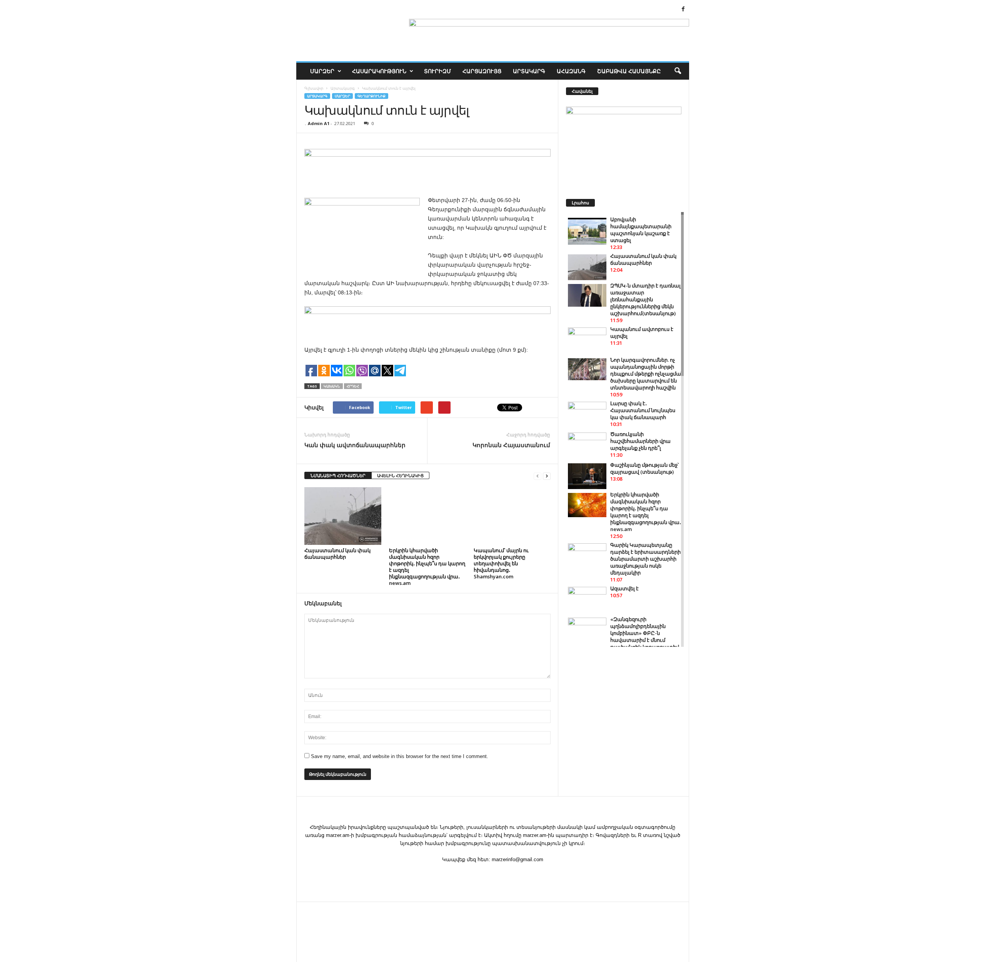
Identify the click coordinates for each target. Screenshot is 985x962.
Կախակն (332, 386)
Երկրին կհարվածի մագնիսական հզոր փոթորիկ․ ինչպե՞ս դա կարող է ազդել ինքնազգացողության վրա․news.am (427, 566)
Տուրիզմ (437, 71)
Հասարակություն (379, 71)
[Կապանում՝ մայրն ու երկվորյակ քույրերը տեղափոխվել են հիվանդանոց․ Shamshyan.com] (512, 516)
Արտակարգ (529, 71)
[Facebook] (683, 9)
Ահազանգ (571, 71)
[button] (677, 71)
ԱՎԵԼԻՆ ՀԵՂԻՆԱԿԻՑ (400, 475)
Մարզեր (322, 71)
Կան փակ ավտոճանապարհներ (355, 445)
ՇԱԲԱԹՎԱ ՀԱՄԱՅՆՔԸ (629, 71)
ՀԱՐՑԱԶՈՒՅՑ (481, 71)
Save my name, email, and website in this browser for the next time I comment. (399, 756)
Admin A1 (318, 123)
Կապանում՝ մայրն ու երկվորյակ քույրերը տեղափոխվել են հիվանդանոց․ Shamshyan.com (501, 563)
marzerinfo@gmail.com (517, 859)
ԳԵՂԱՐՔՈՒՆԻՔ (371, 96)
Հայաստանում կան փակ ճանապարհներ (337, 553)
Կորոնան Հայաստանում (511, 445)
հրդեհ (353, 386)
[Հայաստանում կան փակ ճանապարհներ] (342, 516)
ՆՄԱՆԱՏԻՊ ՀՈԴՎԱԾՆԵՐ (338, 475)
